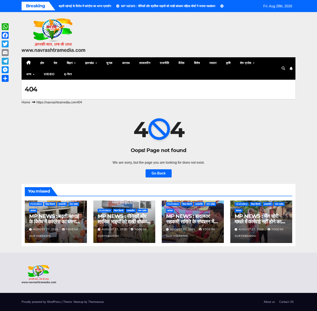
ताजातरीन (145, 63)
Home (26, 102)
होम (42, 63)
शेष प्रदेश (246, 63)
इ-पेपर (68, 74)
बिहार (70, 63)
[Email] (5, 52)
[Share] (5, 78)
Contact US (286, 301)
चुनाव (109, 63)
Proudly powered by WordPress (42, 301)
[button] (283, 68)
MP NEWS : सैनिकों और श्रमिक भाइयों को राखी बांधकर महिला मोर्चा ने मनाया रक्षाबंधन (123, 221)
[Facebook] (5, 35)
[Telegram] (5, 61)
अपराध (126, 63)
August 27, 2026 (46, 229)
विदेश (182, 63)
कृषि (228, 63)
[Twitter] (5, 44)
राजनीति (164, 63)
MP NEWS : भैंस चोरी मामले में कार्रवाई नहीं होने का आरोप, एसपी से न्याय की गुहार (259, 221)
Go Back (159, 173)
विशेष (197, 63)
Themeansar (96, 301)
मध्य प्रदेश (74, 204)
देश (55, 63)
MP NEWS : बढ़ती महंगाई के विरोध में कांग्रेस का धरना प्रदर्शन (54, 221)
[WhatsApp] (5, 26)
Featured (36, 204)
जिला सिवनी (50, 204)
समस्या (33, 210)
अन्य (29, 74)
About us (269, 301)
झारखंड (90, 63)
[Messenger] (5, 69)
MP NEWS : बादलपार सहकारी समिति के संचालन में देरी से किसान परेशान (190, 221)
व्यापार (213, 63)
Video (49, 74)
